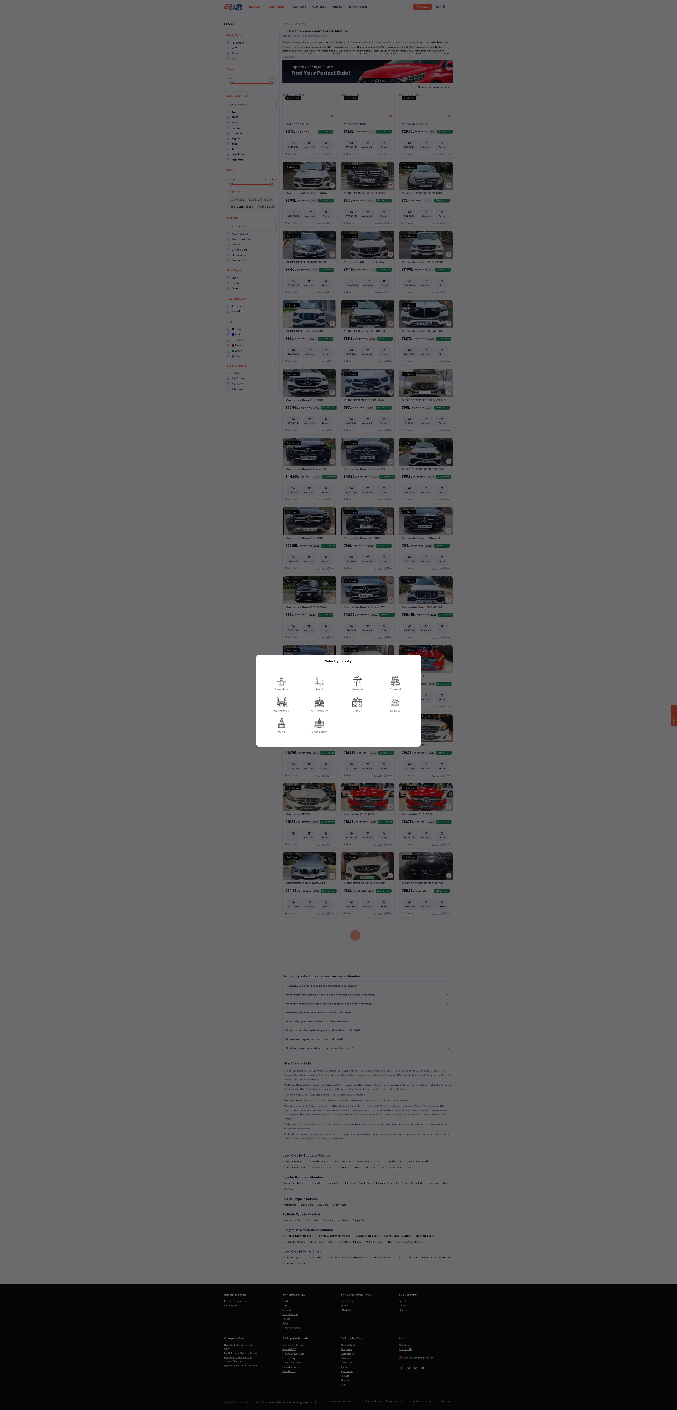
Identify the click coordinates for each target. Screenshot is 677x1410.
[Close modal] (416, 659)
